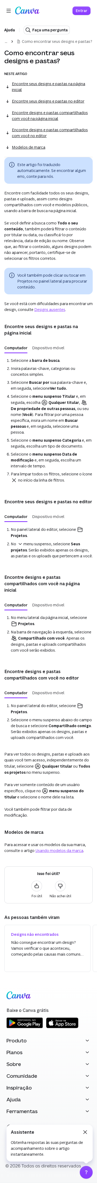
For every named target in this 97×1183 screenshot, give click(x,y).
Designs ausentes (49, 309)
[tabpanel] (48, 420)
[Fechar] (85, 1132)
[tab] (15, 348)
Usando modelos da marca (59, 850)
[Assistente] (86, 1172)
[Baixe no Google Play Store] (24, 1027)
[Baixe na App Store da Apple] (62, 1027)
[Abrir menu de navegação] (8, 10)
